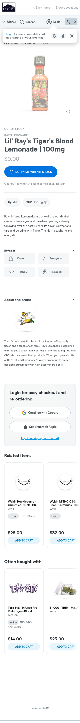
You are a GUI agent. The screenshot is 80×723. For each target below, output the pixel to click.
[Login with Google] (54, 36)
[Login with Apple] (63, 36)
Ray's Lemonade (16, 135)
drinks (44, 43)
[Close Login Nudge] (72, 36)
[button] (40, 36)
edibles (30, 43)
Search (30, 22)
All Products (12, 43)
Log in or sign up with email (40, 438)
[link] (12, 202)
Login (57, 21)
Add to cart (24, 540)
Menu (11, 22)
